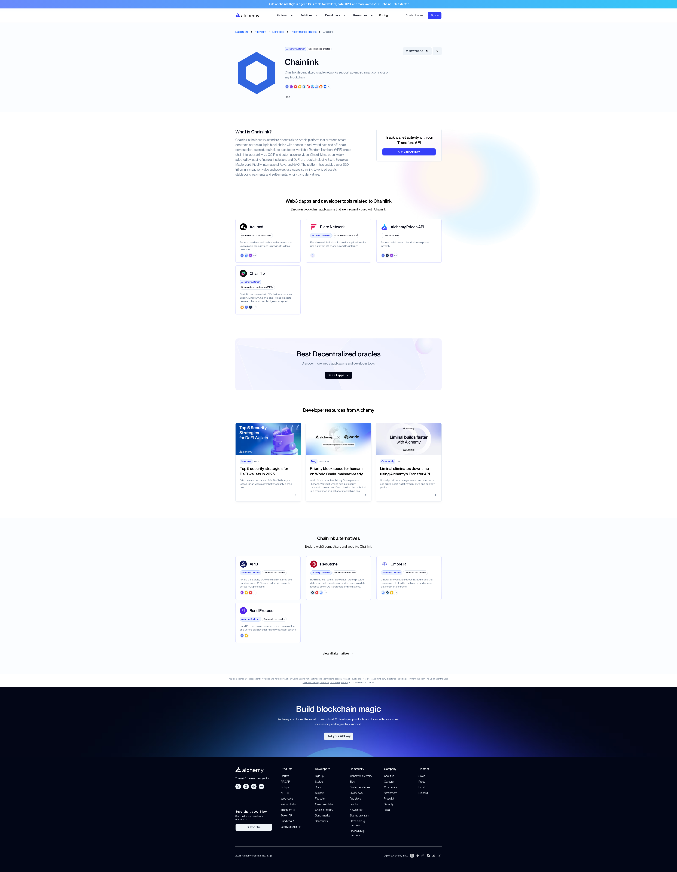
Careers (389, 781)
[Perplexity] (422, 856)
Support (319, 793)
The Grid (430, 679)
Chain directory (324, 810)
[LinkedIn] (246, 786)
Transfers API (289, 810)
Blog (352, 781)
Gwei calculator (324, 804)
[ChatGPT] (412, 856)
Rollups (285, 787)
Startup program (359, 815)
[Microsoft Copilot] (428, 856)
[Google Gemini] (417, 856)
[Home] (247, 15)
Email (422, 787)
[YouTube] (254, 786)
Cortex (285, 776)
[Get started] (338, 4)
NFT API (286, 793)
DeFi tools (278, 31)
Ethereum (260, 31)
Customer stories (360, 787)
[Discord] (261, 786)
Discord (423, 793)
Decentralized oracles (303, 31)
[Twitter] (238, 786)
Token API (286, 815)
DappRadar (335, 682)
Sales (422, 776)
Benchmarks (322, 815)
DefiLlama (324, 682)
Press (422, 781)
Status (319, 781)
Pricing (383, 15)
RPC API (285, 781)
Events (354, 804)
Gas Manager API (291, 826)
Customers (390, 787)
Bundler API (287, 821)
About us (389, 776)
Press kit (389, 798)
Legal (387, 810)
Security (389, 804)
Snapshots (321, 821)
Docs (318, 787)
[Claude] (433, 855)
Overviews (356, 793)
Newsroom (390, 793)
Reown (344, 682)
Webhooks (287, 798)
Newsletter (356, 810)
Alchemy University (361, 776)
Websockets (288, 804)
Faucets (320, 798)
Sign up (319, 776)
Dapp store (241, 31)
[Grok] (439, 855)
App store (355, 798)
